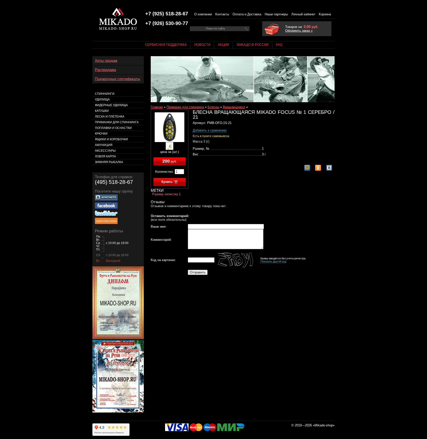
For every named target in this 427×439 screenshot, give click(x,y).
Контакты (222, 14)
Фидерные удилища (111, 105)
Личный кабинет (303, 14)
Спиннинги (104, 93)
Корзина (325, 14)
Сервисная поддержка (166, 45)
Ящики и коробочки (111, 139)
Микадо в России (252, 45)
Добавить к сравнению (210, 130)
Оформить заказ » (299, 30)
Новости (202, 45)
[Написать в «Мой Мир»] (307, 168)
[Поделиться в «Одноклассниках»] (318, 168)
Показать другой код (273, 261)
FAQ (279, 45)
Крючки (101, 133)
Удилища (102, 99)
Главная (157, 107)
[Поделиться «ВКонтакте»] (329, 168)
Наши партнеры (276, 14)
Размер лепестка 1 (166, 194)
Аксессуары (105, 150)
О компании (203, 14)
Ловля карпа (105, 156)
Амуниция (103, 145)
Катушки (102, 110)
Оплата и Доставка (247, 14)
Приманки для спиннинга (185, 107)
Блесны (213, 107)
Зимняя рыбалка (109, 162)
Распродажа (105, 70)
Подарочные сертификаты (117, 79)
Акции (223, 45)
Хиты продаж (106, 61)
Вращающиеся (234, 107)
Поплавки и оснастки (113, 127)
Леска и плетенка (109, 116)
